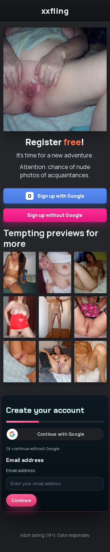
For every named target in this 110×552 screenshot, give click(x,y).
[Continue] (55, 79)
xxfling (55, 11)
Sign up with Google (56, 196)
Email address (20, 470)
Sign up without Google (54, 215)
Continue (21, 500)
